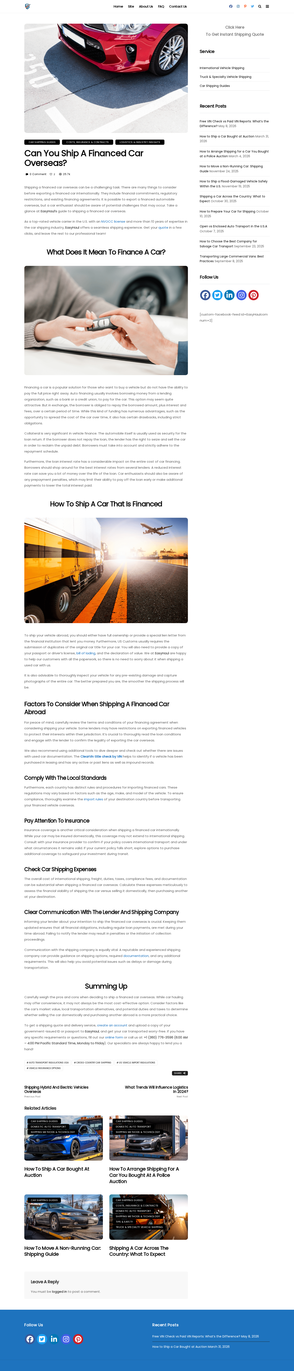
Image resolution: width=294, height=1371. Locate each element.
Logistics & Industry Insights (140, 142)
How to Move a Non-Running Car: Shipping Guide (62, 1251)
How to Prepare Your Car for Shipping (227, 211)
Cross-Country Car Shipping (93, 1062)
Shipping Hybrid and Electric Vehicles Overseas (56, 1091)
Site (131, 6)
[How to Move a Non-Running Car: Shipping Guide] (63, 1217)
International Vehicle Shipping (222, 68)
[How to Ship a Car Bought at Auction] (63, 1138)
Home (118, 6)
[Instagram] (241, 295)
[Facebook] (205, 295)
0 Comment (38, 174)
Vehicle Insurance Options (45, 1068)
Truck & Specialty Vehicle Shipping (139, 1227)
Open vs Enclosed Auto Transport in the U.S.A (233, 226)
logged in (59, 1291)
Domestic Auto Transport (48, 1126)
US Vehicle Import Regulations (137, 1062)
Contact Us (178, 6)
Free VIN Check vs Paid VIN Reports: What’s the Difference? (196, 1336)
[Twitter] (217, 295)
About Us (146, 6)
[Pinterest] (253, 295)
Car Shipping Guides (42, 142)
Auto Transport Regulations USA (49, 1062)
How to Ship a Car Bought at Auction (56, 1172)
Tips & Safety (124, 1221)
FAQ (161, 6)
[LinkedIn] (229, 295)
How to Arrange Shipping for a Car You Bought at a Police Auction (144, 1175)
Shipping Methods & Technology (53, 1132)
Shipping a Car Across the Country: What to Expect (139, 1251)
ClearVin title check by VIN (101, 756)
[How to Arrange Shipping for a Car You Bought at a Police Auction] (148, 1138)
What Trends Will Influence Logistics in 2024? (156, 1091)
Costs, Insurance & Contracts (87, 142)
